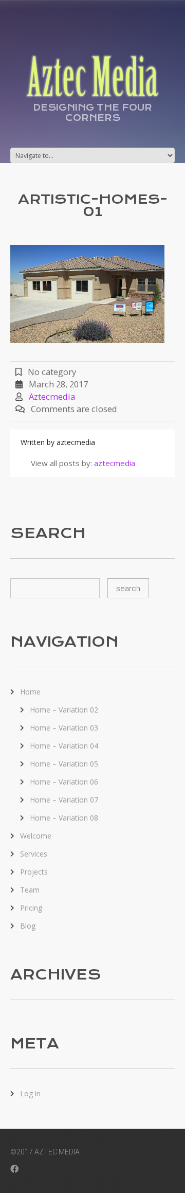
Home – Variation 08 (64, 818)
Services (33, 854)
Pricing (31, 908)
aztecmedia (52, 396)
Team (30, 890)
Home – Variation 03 (64, 728)
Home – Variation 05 (64, 764)
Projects (34, 872)
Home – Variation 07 (64, 800)
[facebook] (14, 1170)
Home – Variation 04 (64, 746)
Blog (27, 926)
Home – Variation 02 (64, 710)
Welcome (35, 836)
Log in (30, 1093)
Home (30, 692)
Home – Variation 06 (64, 782)
